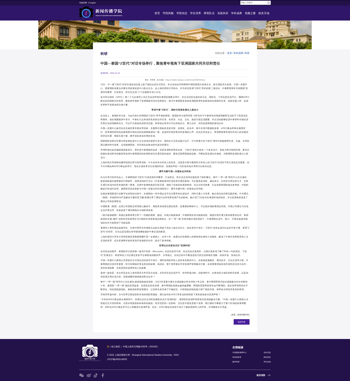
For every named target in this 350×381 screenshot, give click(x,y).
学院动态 (181, 13)
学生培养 (195, 13)
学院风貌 (168, 13)
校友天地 (263, 13)
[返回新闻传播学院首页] (101, 12)
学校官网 (83, 3)
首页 (157, 13)
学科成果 (236, 13)
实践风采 (222, 13)
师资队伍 (209, 13)
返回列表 (241, 322)
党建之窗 (250, 13)
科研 (247, 53)
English (93, 3)
